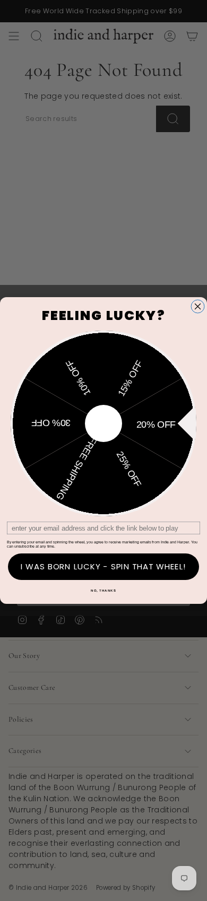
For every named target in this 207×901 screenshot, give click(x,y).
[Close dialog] (197, 306)
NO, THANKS (103, 591)
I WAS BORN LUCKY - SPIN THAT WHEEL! (104, 567)
